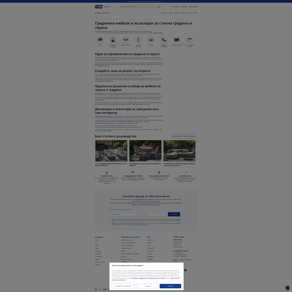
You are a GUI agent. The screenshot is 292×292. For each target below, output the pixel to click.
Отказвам (147, 286)
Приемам (170, 286)
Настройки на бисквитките (123, 286)
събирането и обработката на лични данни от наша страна (148, 278)
